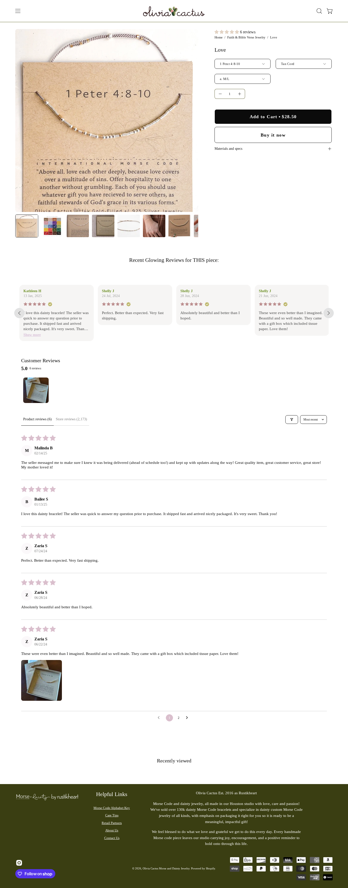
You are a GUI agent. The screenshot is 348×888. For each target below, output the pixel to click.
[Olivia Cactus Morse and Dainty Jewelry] (174, 11)
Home (219, 37)
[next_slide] (329, 313)
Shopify (210, 868)
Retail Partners (112, 823)
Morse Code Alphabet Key (111, 808)
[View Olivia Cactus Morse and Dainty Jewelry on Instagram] (18, 863)
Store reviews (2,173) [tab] (71, 419)
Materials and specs (228, 149)
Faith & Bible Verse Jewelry (246, 37)
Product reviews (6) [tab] (37, 419)
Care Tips (111, 815)
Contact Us (111, 838)
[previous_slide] (19, 313)
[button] (319, 11)
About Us (111, 830)
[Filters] (291, 419)
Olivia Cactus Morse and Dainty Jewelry (166, 868)
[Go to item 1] (36, 390)
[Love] (26, 225)
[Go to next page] (188, 717)
